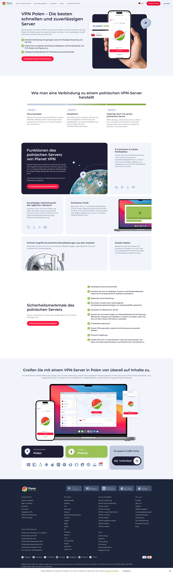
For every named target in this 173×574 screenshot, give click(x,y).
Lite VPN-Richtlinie (142, 521)
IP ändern (24, 506)
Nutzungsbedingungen (143, 512)
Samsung (67, 509)
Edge (66, 523)
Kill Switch (25, 509)
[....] (7, 3)
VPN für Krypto (103, 526)
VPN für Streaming (105, 500)
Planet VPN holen (153, 3)
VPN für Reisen (103, 518)
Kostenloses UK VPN (28, 539)
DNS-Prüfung (103, 536)
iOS (65, 506)
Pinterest (84, 557)
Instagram (73, 557)
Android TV (68, 549)
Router (66, 544)
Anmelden (167, 3)
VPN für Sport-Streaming (107, 503)
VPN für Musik (103, 506)
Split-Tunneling (26, 503)
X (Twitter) (50, 557)
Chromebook (68, 541)
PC (65, 529)
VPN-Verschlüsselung (28, 515)
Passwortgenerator (105, 547)
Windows (67, 532)
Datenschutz (139, 518)
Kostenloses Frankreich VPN (31, 547)
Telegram (27, 557)
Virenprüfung (103, 542)
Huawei (66, 512)
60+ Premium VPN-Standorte (31, 550)
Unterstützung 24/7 (142, 523)
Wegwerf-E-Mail (104, 550)
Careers (138, 506)
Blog (137, 526)
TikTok (94, 557)
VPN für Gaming (104, 509)
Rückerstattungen (141, 515)
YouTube (62, 557)
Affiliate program (141, 509)
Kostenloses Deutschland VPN (32, 544)
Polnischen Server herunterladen (37, 59)
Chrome (67, 518)
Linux (66, 538)
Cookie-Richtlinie (112, 571)
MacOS (66, 535)
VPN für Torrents (104, 515)
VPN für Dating (103, 523)
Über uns (138, 503)
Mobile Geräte (69, 500)
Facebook (39, 557)
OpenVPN (67, 546)
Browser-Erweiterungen (72, 515)
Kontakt (138, 500)
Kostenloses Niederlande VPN (31, 541)
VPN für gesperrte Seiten (107, 521)
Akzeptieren (126, 571)
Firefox (66, 521)
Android (67, 503)
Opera (66, 526)
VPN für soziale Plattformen (108, 512)
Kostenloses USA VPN (29, 536)
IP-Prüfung (102, 544)
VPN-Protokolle (26, 518)
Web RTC (101, 539)
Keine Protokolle (27, 500)
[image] (28, 464)
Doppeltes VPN (26, 512)
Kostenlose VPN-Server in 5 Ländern (34, 533)
